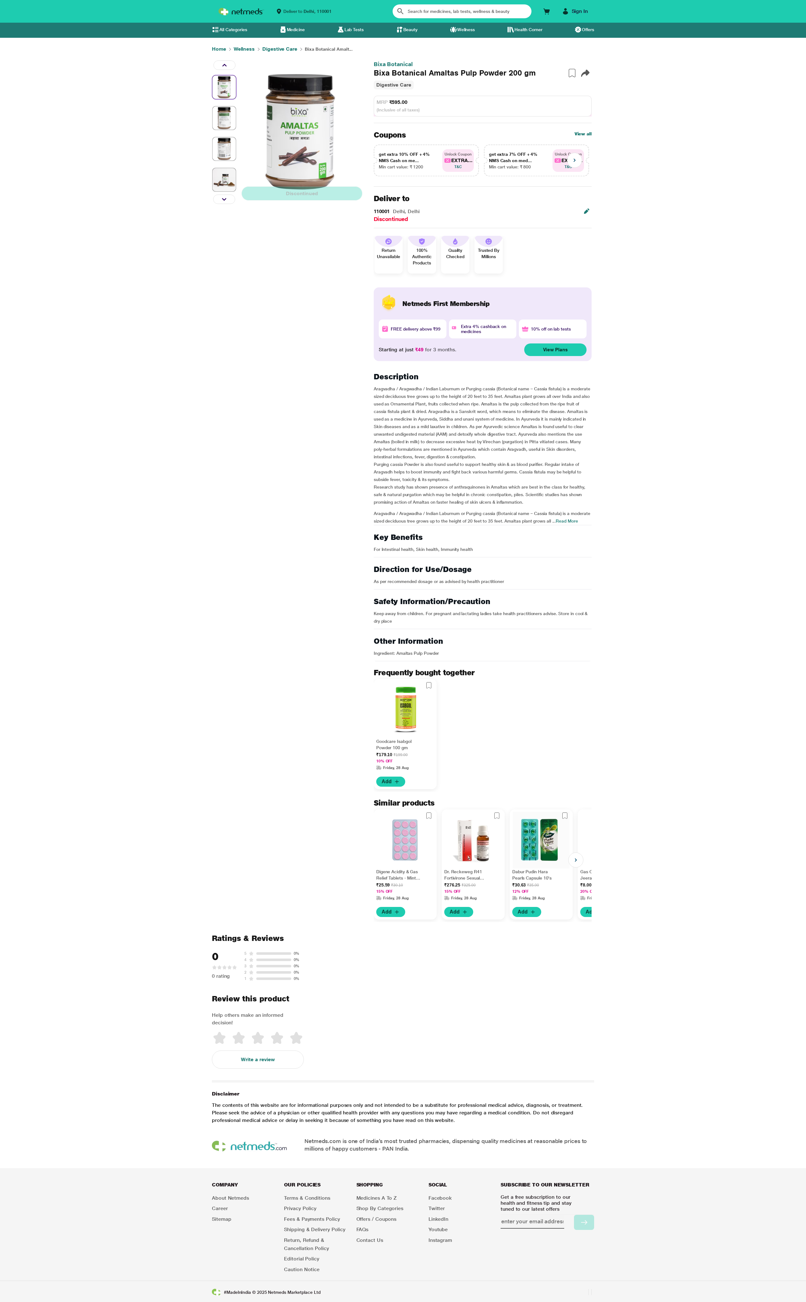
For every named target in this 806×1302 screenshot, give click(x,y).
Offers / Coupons (376, 1219)
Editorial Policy (301, 1259)
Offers (588, 29)
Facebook (440, 1198)
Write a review (258, 1059)
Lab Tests (354, 29)
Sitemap (221, 1219)
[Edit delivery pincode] (587, 211)
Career (220, 1208)
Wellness (466, 29)
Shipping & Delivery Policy (314, 1229)
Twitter (437, 1208)
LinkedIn (438, 1219)
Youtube (438, 1229)
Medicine (296, 29)
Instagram (440, 1240)
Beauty (410, 29)
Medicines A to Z (376, 1198)
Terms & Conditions (307, 1198)
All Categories (233, 29)
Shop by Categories (380, 1208)
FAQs (362, 1229)
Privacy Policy (300, 1208)
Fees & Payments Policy (312, 1219)
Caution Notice (302, 1269)
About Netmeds (230, 1198)
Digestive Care (393, 85)
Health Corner (528, 29)
